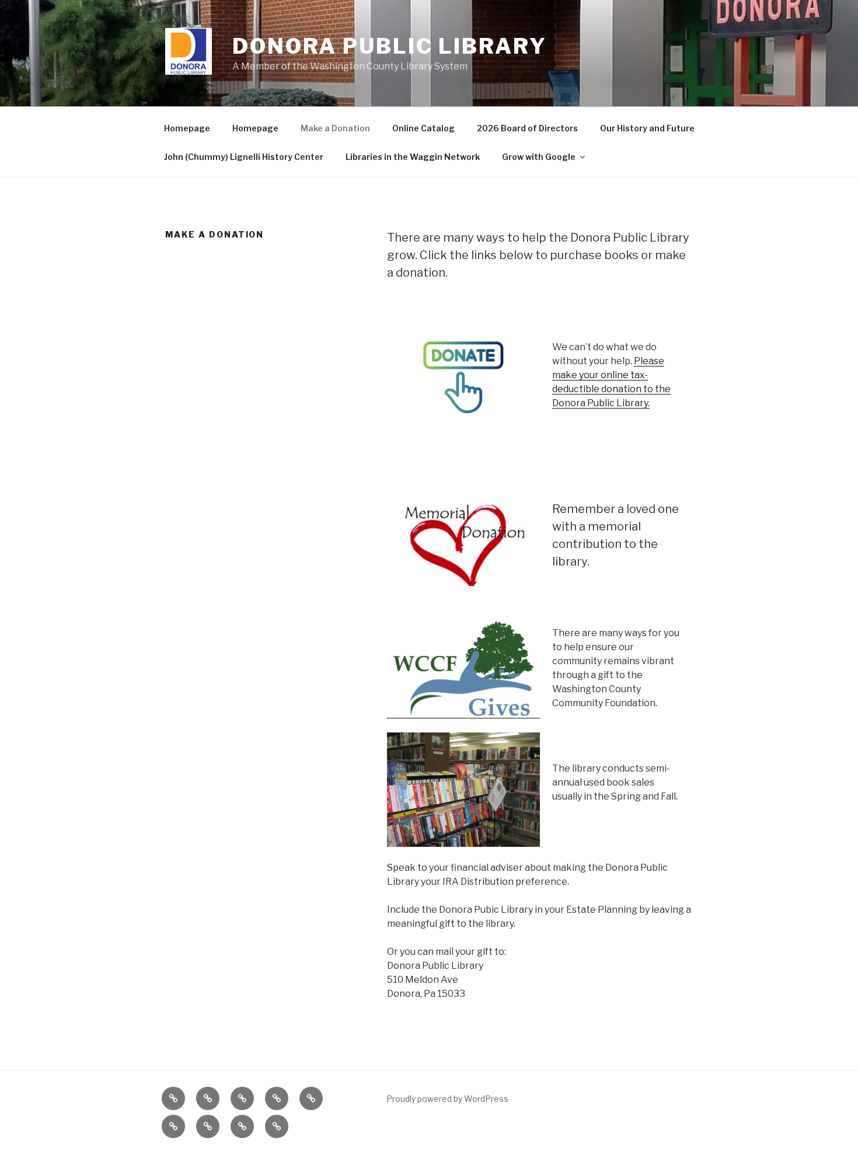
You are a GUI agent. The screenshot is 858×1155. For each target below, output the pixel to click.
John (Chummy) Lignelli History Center (243, 157)
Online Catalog (423, 128)
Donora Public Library (389, 46)
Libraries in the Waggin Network (413, 157)
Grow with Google (539, 157)
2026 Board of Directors (527, 128)
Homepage (187, 128)
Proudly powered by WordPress (447, 1099)
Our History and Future (647, 128)
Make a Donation (335, 128)
